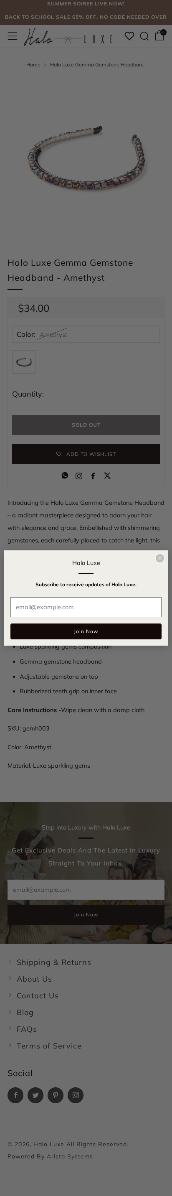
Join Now (86, 631)
